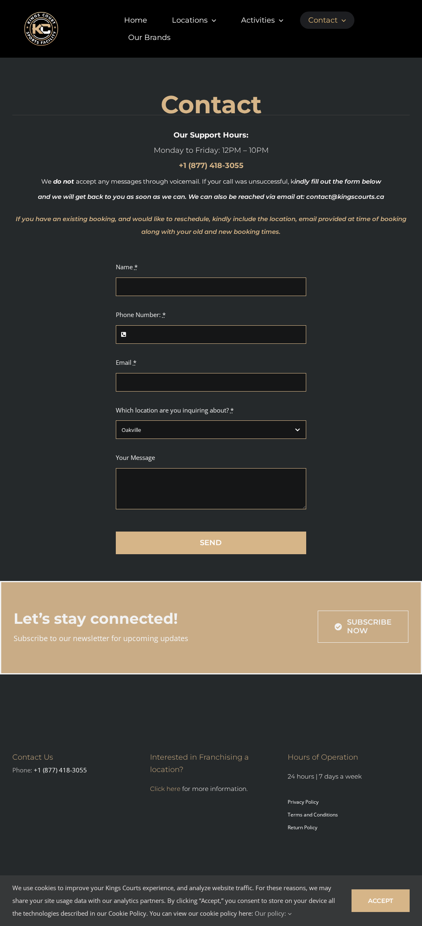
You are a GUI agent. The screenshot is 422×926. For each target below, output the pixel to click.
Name (127, 267)
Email (126, 362)
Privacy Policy (303, 801)
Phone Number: (141, 314)
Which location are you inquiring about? (175, 410)
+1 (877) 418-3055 (60, 770)
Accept (380, 901)
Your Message (135, 457)
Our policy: (271, 913)
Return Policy (302, 827)
